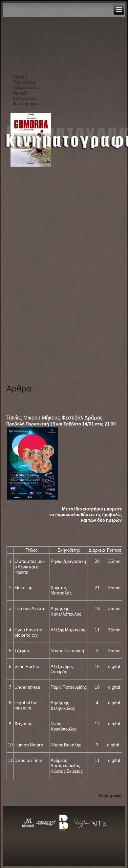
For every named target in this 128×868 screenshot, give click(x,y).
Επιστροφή (110, 795)
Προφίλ (20, 93)
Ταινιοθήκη (24, 82)
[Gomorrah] (31, 166)
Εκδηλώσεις (25, 98)
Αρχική (20, 76)
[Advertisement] (32, 273)
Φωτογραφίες (27, 103)
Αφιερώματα (25, 87)
